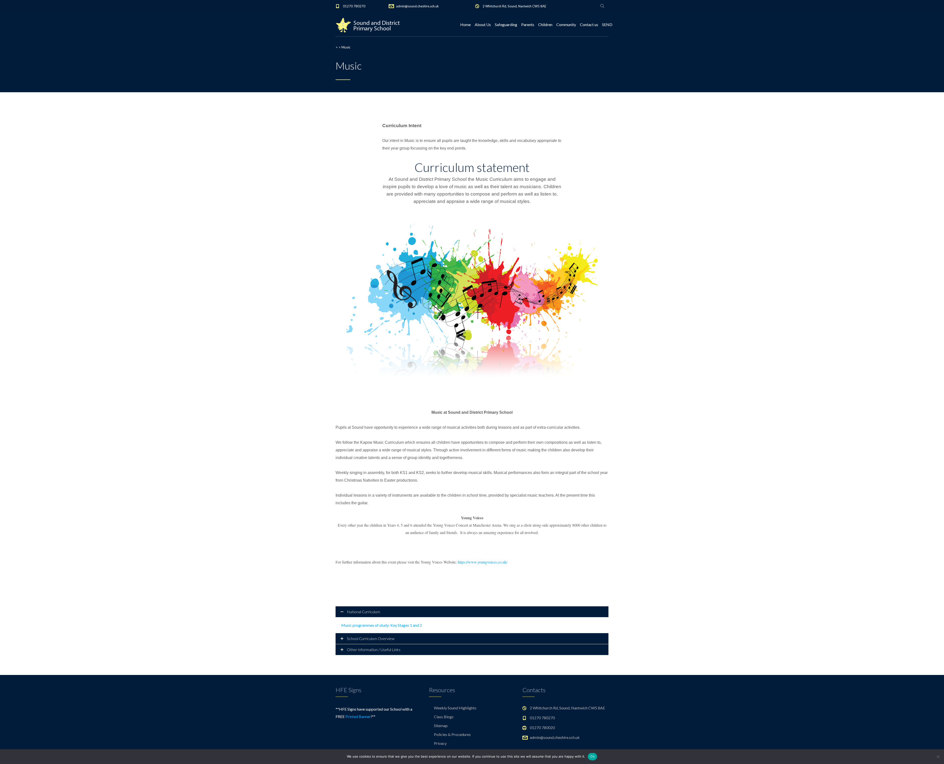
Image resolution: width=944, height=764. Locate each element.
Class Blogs (444, 716)
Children (545, 24)
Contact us (589, 24)
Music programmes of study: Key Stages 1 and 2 (381, 625)
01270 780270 (354, 6)
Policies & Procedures (452, 734)
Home (465, 24)
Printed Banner (358, 716)
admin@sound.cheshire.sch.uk (417, 6)
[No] (937, 756)
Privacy (440, 743)
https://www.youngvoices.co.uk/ (482, 562)
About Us (483, 24)
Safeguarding (506, 24)
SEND (607, 24)
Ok (592, 756)
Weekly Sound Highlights (455, 707)
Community (566, 24)
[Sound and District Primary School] (370, 24)
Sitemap (441, 725)
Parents (527, 24)
